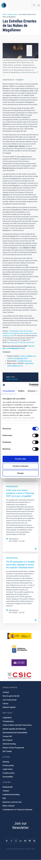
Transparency (8, 721)
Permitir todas (20, 459)
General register (9, 707)
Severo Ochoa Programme (13, 748)
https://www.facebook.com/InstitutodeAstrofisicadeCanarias (11, 840)
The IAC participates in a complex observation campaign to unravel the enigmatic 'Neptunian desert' (20, 564)
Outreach (10, 14)
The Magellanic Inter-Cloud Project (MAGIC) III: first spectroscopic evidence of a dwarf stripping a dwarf (20, 333)
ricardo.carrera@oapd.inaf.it (17, 358)
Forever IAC (7, 736)
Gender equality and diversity (14, 729)
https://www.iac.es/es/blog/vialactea (34, 840)
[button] (20, 50)
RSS (4, 798)
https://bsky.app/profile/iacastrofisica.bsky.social (29, 840)
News (16, 14)
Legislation (7, 718)
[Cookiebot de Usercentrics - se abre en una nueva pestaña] (29, 385)
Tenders (6, 791)
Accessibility (8, 777)
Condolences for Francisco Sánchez (17, 810)
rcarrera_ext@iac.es (27, 356)
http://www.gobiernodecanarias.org (19, 648)
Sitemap (6, 762)
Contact (6, 692)
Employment (8, 787)
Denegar (20, 473)
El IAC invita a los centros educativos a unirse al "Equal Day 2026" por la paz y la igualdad (20, 493)
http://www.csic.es (19, 675)
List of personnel (9, 700)
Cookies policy (9, 773)
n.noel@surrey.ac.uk (24, 361)
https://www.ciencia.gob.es (19, 636)
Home (4, 14)
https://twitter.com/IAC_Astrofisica (6, 840)
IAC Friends (7, 751)
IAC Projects (8, 740)
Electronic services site (12, 802)
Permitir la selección (20, 466)
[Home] (4, 5)
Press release (12, 379)
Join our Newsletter (20, 825)
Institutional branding (11, 794)
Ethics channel (8, 806)
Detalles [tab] (21, 391)
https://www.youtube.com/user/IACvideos (25, 840)
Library (5, 703)
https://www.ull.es (19, 662)
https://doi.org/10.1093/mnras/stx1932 (20, 342)
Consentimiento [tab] (9, 391)
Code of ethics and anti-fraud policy (17, 725)
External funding (9, 744)
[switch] (35, 435)
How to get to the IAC (11, 696)
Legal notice (8, 769)
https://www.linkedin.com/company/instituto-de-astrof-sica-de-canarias (20, 840)
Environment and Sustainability (15, 733)
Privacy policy (8, 765)
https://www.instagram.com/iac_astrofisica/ (16, 840)
